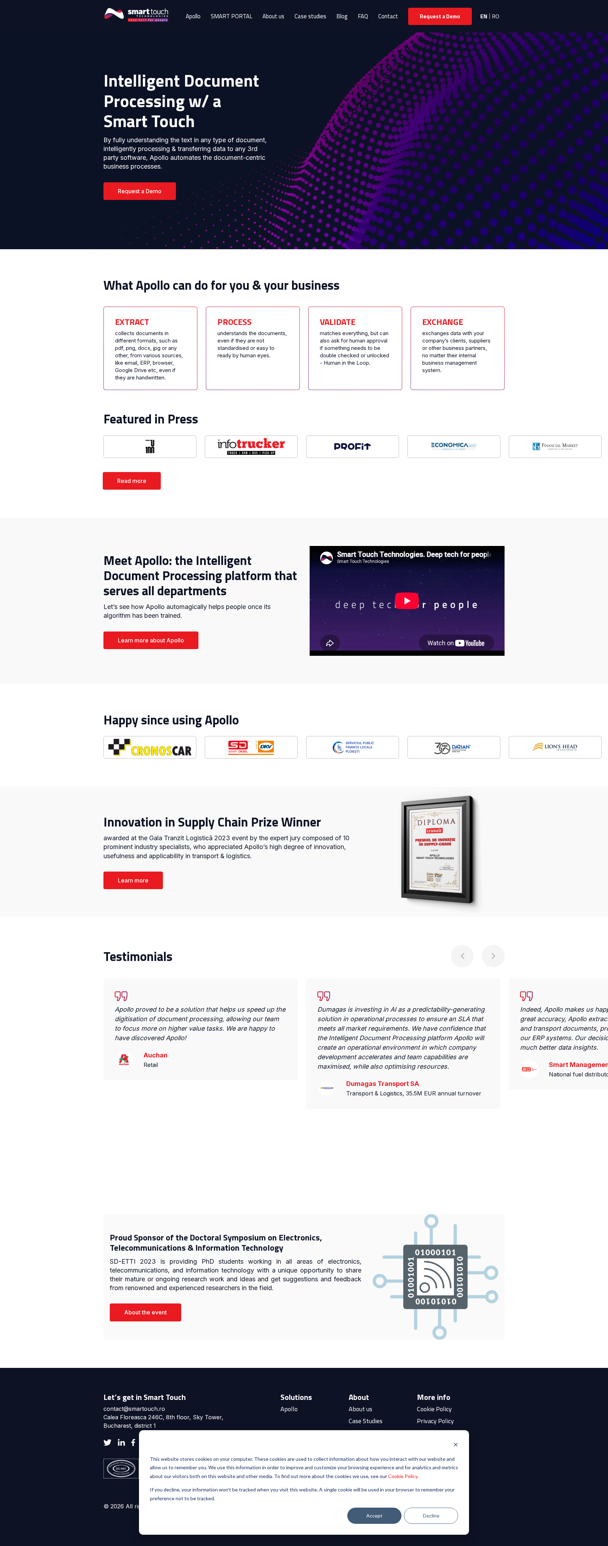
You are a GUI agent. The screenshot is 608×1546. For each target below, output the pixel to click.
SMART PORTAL (231, 16)
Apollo (193, 16)
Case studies (310, 16)
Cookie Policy (402, 1476)
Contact (388, 16)
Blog (342, 16)
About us (273, 16)
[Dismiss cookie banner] (455, 1445)
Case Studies (365, 1420)
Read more (131, 480)
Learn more (133, 880)
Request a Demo (440, 16)
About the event (145, 1312)
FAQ (363, 16)
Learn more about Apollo (151, 640)
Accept (374, 1516)
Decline (431, 1516)
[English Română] (490, 16)
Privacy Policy (435, 1420)
